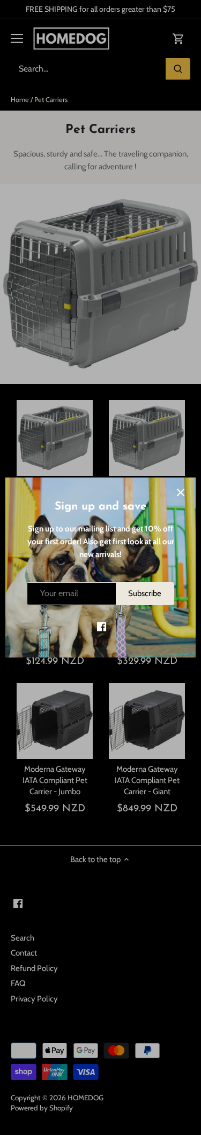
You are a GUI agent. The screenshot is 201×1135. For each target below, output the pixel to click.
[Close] (180, 492)
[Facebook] (101, 626)
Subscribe (144, 593)
